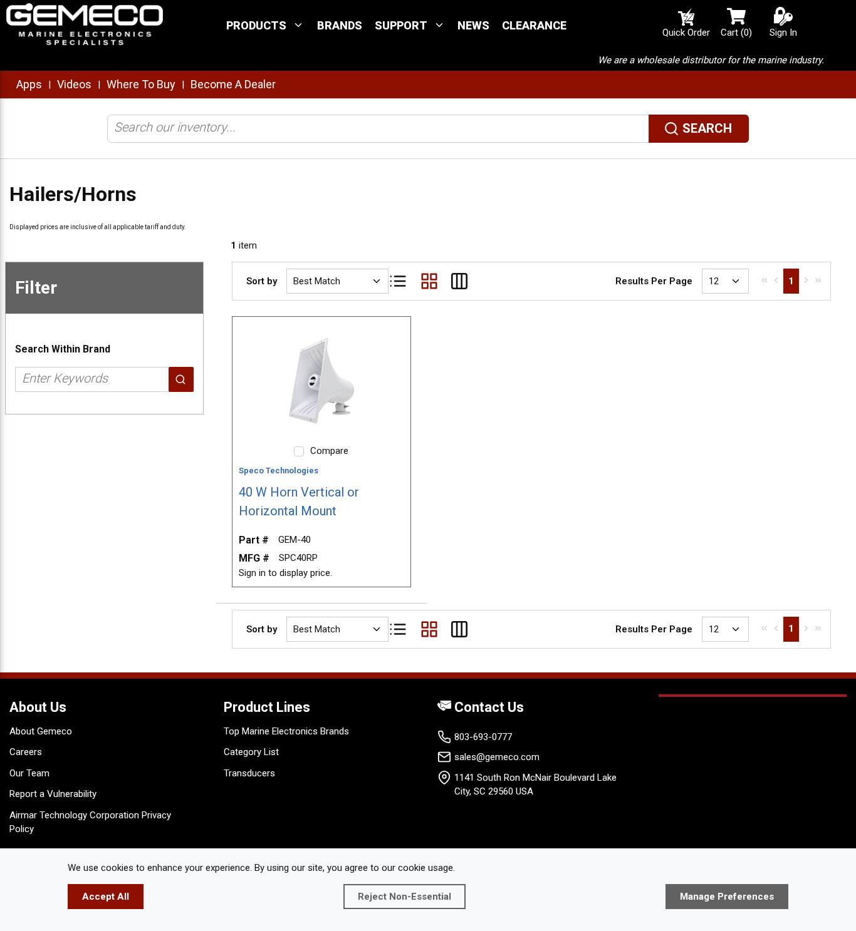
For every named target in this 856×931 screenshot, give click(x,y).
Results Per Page (653, 281)
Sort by (261, 281)
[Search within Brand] (181, 379)
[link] (764, 279)
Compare (329, 450)
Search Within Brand (62, 349)
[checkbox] (299, 451)
